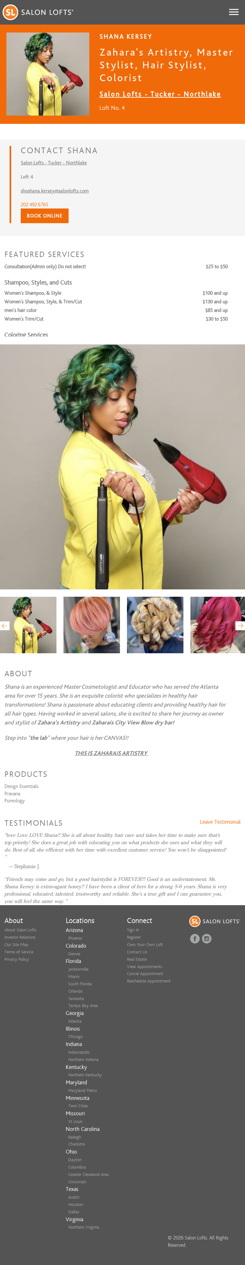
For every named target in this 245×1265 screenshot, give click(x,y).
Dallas (73, 1211)
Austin (73, 1197)
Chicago (75, 1036)
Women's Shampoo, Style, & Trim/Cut (43, 302)
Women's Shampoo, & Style (32, 293)
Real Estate (137, 959)
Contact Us (137, 952)
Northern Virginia (83, 1227)
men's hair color (20, 310)
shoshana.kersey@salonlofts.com (55, 191)
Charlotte (76, 1144)
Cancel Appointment (145, 973)
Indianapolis (78, 1052)
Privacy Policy (16, 959)
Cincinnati (77, 1181)
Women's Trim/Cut (23, 319)
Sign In (133, 930)
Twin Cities (78, 1105)
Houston (75, 1204)
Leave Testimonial (220, 822)
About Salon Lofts (20, 930)
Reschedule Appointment (149, 981)
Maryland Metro (82, 1090)
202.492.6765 (34, 205)
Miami (73, 976)
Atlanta (75, 1021)
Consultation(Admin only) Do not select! (45, 266)
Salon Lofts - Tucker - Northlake (160, 94)
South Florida (80, 983)
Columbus (77, 1167)
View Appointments (144, 966)
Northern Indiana (83, 1059)
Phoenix (75, 938)
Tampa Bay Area (83, 1005)
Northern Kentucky (85, 1074)
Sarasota (76, 998)
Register (134, 937)
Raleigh (74, 1137)
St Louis (75, 1121)
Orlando (75, 991)
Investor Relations (19, 937)
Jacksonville (78, 969)
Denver (74, 953)
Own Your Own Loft (145, 944)
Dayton (75, 1159)
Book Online (45, 216)
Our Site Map (16, 944)
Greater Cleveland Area (88, 1174)
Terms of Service (18, 952)
